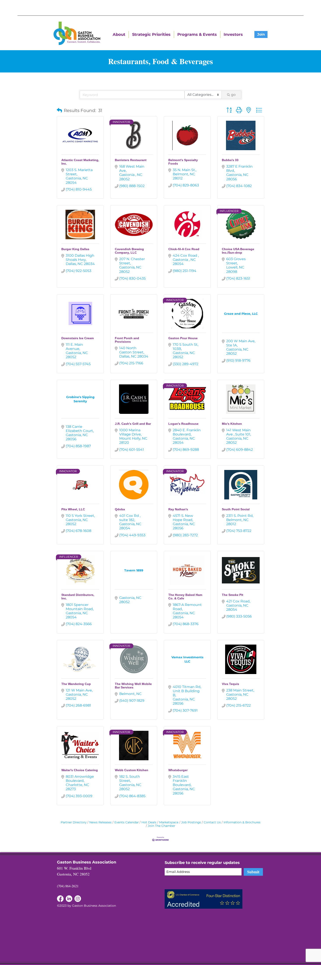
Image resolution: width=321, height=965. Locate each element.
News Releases (100, 822)
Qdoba (120, 509)
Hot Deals (149, 822)
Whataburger (178, 770)
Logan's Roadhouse (183, 423)
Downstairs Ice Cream (77, 338)
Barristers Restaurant (131, 160)
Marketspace (168, 822)
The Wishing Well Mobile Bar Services (133, 685)
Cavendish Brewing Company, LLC (129, 250)
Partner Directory (73, 822)
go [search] (233, 95)
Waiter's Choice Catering (79, 770)
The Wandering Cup (76, 684)
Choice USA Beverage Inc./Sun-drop (238, 250)
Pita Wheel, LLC (73, 509)
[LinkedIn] (60, 898)
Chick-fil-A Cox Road (183, 249)
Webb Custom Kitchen (131, 770)
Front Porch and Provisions (127, 339)
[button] (59, 110)
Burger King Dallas (75, 249)
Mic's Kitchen (232, 423)
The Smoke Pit (232, 595)
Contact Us (212, 822)
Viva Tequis (230, 684)
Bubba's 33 (230, 160)
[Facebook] (69, 898)
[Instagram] (77, 898)
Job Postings (191, 822)
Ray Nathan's (178, 509)
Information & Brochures (242, 822)
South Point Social (236, 509)
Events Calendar (126, 822)
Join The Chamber (161, 825)
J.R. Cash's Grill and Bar (133, 423)
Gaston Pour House (183, 338)
